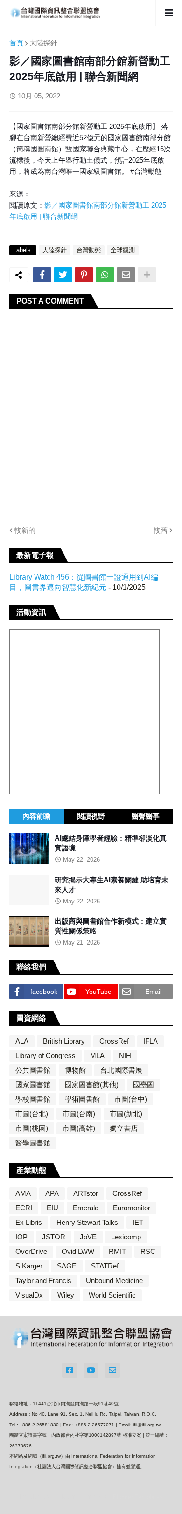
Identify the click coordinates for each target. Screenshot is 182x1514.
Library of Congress (45, 1055)
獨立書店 (124, 1128)
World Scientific (112, 1295)
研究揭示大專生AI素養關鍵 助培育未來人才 (111, 885)
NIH (125, 1055)
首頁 (16, 43)
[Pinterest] (84, 274)
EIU (52, 1208)
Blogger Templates (137, 1496)
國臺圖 (143, 1085)
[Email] (126, 274)
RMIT (117, 1251)
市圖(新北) (126, 1114)
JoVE (88, 1237)
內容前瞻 (36, 816)
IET (138, 1222)
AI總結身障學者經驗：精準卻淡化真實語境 (111, 843)
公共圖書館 (32, 1070)
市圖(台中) (130, 1099)
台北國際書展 (121, 1070)
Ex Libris (28, 1222)
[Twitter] (63, 274)
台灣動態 (89, 250)
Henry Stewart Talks (87, 1222)
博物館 (75, 1070)
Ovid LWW (78, 1251)
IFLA (150, 1041)
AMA (23, 1193)
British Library (64, 1041)
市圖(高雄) (79, 1128)
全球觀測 (123, 250)
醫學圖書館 (32, 1143)
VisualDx (29, 1295)
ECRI (23, 1208)
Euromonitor (131, 1208)
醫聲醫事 (146, 816)
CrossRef (114, 1041)
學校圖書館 (32, 1099)
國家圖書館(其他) (92, 1085)
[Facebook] (42, 274)
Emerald (85, 1208)
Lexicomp (126, 1237)
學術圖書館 (82, 1099)
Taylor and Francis (43, 1280)
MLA (97, 1055)
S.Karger (28, 1266)
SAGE (67, 1266)
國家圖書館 (32, 1085)
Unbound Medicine (114, 1280)
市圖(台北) (31, 1114)
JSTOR (53, 1237)
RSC (147, 1251)
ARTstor (85, 1193)
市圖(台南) (79, 1114)
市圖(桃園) (31, 1128)
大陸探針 (43, 43)
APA (52, 1193)
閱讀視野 (91, 816)
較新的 (24, 530)
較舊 (161, 530)
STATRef (105, 1266)
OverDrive (31, 1251)
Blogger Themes (81, 1496)
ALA (21, 1041)
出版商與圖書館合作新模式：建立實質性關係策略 (111, 926)
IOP (21, 1237)
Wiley (65, 1295)
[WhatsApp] (105, 274)
